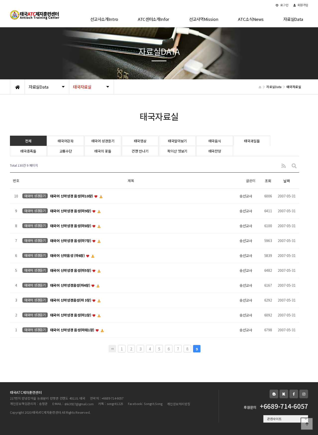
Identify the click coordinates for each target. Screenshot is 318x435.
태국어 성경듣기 (103, 140)
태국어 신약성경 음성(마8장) (71, 225)
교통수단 (65, 151)
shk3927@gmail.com (79, 404)
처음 (112, 348)
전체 (28, 140)
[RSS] (283, 165)
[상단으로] (307, 424)
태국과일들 (252, 140)
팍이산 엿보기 (177, 151)
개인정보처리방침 (178, 404)
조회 (268, 180)
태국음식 (214, 140)
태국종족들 (28, 151)
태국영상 (140, 140)
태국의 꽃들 (102, 151)
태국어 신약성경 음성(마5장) (71, 270)
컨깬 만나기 (140, 151)
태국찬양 (214, 151)
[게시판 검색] (294, 165)
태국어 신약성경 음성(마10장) (72, 196)
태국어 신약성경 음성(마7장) (71, 240)
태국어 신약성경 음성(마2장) (71, 315)
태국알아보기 (177, 140)
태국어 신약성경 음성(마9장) (71, 211)
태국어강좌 (66, 140)
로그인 (284, 5)
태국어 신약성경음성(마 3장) (71, 300)
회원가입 (302, 5)
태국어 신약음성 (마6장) (68, 255)
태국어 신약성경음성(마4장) (70, 285)
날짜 (286, 180)
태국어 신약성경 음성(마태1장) (72, 330)
